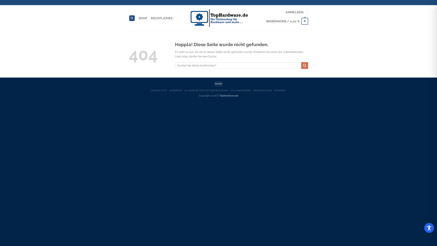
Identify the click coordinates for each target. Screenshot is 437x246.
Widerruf (280, 90)
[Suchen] (132, 18)
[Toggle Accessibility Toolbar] (429, 228)
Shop (143, 18)
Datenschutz (159, 90)
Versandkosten (262, 90)
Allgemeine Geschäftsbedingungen (206, 90)
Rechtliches (161, 18)
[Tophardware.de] (218, 18)
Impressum (175, 90)
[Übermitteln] (304, 65)
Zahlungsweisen (240, 90)
